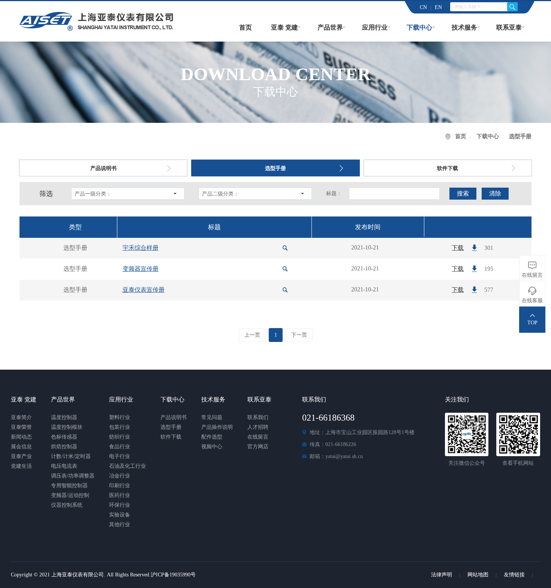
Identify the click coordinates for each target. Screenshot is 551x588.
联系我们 (257, 417)
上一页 (252, 335)
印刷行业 (119, 485)
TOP (532, 322)
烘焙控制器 (64, 446)
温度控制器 (64, 417)
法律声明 (441, 575)
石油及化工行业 (127, 466)
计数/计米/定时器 (71, 456)
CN (423, 7)
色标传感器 (64, 437)
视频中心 (211, 446)
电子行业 (119, 456)
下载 (458, 248)
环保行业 (119, 505)
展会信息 (21, 446)
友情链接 (514, 575)
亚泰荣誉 (21, 427)
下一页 (299, 335)
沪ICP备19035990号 (173, 575)
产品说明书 (103, 168)
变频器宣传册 (141, 269)
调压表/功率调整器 (72, 476)
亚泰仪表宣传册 (144, 290)
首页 (245, 27)
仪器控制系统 (66, 505)
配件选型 (211, 437)
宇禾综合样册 (141, 248)
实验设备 (119, 515)
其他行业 (119, 524)
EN (438, 7)
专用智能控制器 (69, 485)
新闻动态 (21, 437)
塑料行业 (119, 417)
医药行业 (119, 495)
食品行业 (119, 446)
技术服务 (464, 27)
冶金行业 (119, 476)
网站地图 (477, 575)
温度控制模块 (66, 427)
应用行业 (375, 27)
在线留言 (257, 437)
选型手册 (275, 168)
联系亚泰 (509, 27)
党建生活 (21, 466)
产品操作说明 (217, 427)
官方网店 (257, 446)
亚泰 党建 (284, 27)
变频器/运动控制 (70, 495)
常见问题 (211, 417)
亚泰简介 (21, 417)
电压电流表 (64, 466)
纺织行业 (119, 437)
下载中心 (419, 27)
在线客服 (532, 300)
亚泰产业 (21, 456)
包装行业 (119, 427)
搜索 (463, 193)
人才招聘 (257, 427)
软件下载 (447, 168)
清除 (495, 193)
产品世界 (330, 27)
